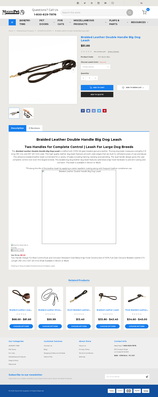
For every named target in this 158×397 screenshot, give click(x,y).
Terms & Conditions (86, 353)
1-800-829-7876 (45, 14)
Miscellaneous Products (84, 22)
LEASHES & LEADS (44, 31)
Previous (12, 69)
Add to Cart (98, 87)
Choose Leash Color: (93, 62)
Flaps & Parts (114, 22)
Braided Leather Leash (108, 310)
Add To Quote (97, 94)
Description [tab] (17, 128)
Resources (138, 22)
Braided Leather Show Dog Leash (54, 310)
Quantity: (85, 73)
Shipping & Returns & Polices (54, 353)
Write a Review (113, 52)
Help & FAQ (48, 357)
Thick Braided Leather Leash (139, 310)
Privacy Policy (84, 349)
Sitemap (82, 357)
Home (11, 31)
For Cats (61, 22)
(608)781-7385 (25, 22)
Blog (45, 349)
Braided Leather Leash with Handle (27, 310)
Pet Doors (44, 22)
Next (73, 69)
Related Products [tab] (79, 280)
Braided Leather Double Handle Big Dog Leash (72, 31)
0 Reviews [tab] (34, 128)
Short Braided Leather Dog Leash (83, 310)
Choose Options (21, 326)
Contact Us (48, 346)
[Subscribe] (146, 376)
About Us (82, 346)
